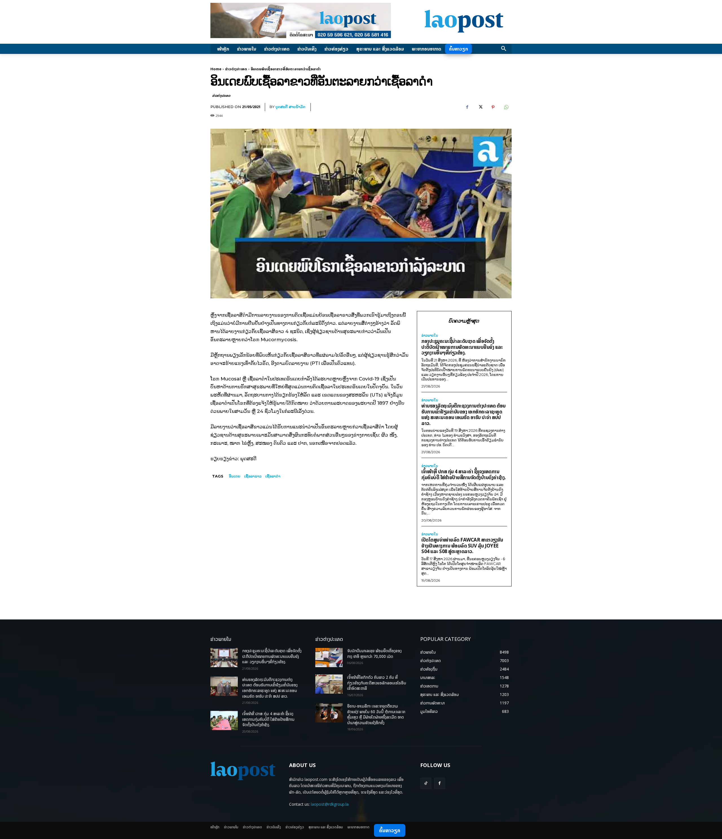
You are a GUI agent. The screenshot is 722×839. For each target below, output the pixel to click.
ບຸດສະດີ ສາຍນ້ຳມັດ (290, 106)
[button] (504, 49)
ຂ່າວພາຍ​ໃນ (429, 336)
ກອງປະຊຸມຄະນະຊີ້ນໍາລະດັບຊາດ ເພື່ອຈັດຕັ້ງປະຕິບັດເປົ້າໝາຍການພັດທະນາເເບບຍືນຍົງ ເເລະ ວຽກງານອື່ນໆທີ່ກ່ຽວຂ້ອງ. (462, 347)
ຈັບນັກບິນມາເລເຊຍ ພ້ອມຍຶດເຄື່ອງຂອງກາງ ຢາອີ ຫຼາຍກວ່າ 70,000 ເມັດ (374, 653)
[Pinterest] (493, 107)
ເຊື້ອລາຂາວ (252, 476)
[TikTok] (425, 783)
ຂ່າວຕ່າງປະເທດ (236, 68)
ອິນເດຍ (234, 476)
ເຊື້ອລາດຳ (272, 476)
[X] (480, 107)
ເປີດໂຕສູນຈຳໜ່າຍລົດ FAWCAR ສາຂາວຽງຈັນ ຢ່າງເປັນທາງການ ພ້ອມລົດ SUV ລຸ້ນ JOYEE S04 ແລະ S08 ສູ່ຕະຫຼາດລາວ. (462, 545)
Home (215, 68)
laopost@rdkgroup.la (330, 804)
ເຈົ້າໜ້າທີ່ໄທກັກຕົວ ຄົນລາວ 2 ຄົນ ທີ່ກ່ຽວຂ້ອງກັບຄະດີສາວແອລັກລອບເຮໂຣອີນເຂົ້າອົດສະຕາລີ (376, 682)
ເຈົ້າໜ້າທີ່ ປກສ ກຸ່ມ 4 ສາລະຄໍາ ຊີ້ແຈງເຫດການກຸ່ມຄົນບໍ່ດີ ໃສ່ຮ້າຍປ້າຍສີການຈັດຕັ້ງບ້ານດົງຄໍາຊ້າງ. (463, 474)
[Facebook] (467, 107)
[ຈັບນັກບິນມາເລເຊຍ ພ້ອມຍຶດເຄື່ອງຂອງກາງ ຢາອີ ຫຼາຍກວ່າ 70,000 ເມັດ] (329, 657)
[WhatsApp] (506, 107)
